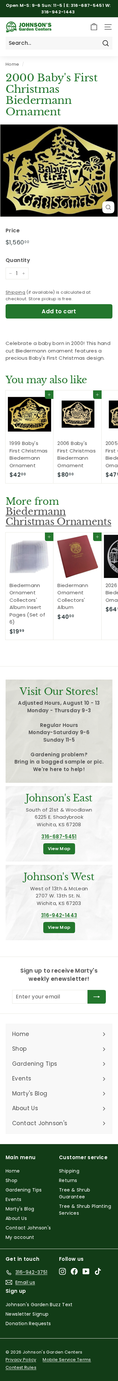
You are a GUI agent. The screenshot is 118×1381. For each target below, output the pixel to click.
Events (13, 1199)
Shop (12, 1180)
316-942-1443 (59, 915)
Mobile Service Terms (67, 1359)
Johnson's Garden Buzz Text (39, 1304)
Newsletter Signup (27, 1314)
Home (12, 64)
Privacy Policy (21, 1359)
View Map (59, 849)
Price (13, 230)
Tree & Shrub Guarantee (74, 1193)
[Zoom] (108, 207)
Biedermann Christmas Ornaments (58, 517)
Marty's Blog (20, 1209)
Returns (68, 1180)
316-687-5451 (59, 836)
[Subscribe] (97, 997)
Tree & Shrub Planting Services (85, 1209)
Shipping (15, 292)
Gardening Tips (24, 1190)
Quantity (18, 260)
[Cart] (94, 27)
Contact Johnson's (28, 1228)
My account (20, 1237)
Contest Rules (21, 1367)
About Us (16, 1218)
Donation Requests (28, 1323)
